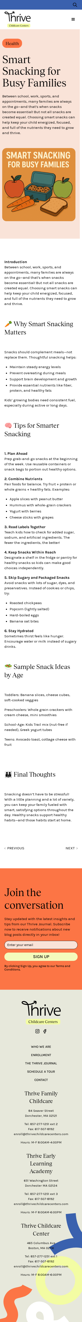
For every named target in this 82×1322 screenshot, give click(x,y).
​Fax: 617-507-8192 (41, 1129)
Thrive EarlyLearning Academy (41, 1163)
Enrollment (41, 1055)
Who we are (41, 1047)
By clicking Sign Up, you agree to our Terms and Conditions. (37, 967)
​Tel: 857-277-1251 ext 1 (41, 1256)
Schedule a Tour (41, 1072)
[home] (17, 19)
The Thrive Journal (41, 1063)
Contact (41, 1080)
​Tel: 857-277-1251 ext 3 (41, 1194)
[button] (73, 19)
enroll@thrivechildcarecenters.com (41, 1134)
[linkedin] (44, 1031)
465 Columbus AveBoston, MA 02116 (41, 1245)
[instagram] (37, 1031)
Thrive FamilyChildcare (41, 1097)
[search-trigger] (75, 4)
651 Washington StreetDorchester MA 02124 (41, 1183)
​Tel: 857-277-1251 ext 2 (41, 1124)
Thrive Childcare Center (41, 1229)
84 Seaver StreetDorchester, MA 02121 (41, 1113)
